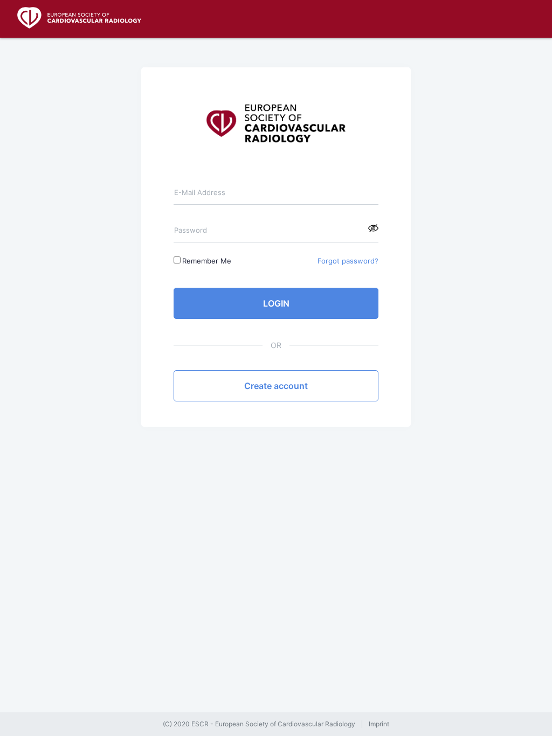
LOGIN (276, 303)
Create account (276, 385)
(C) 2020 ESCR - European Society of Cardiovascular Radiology (259, 724)
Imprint (379, 724)
